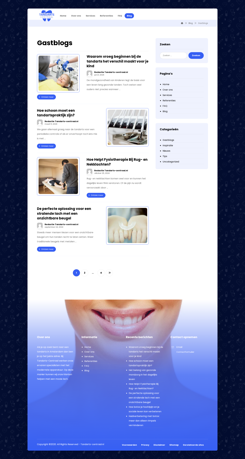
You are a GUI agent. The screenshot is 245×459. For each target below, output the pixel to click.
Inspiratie (168, 145)
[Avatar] (89, 73)
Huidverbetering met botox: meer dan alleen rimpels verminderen (144, 421)
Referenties (169, 100)
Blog (165, 111)
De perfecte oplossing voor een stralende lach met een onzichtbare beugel (144, 398)
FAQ (165, 106)
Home (166, 84)
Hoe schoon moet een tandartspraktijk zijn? (141, 363)
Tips (165, 156)
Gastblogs (168, 140)
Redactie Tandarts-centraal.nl (111, 72)
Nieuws (166, 150)
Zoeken (196, 55)
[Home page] (182, 23)
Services (167, 95)
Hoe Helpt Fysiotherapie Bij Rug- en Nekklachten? (143, 386)
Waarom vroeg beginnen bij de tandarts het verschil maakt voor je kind (146, 351)
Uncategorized (171, 161)
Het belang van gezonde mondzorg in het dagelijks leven (143, 374)
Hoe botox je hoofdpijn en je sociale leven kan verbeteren (145, 409)
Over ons (168, 89)
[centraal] (46, 15)
